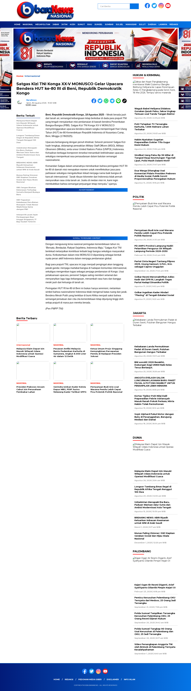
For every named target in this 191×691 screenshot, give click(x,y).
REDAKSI (174, 24)
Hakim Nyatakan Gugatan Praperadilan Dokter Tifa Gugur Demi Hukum (152, 142)
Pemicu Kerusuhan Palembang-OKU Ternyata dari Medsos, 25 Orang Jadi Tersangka (155, 600)
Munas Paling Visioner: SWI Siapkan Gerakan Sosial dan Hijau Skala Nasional (154, 536)
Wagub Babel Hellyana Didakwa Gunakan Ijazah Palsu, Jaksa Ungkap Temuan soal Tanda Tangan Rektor (154, 111)
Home (17, 24)
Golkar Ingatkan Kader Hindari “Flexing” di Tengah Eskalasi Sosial (154, 293)
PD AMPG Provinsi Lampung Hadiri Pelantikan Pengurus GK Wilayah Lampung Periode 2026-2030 (153, 249)
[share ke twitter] (101, 102)
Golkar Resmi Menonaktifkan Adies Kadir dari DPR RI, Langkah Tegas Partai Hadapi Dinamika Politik (154, 280)
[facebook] (148, 7)
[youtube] (168, 7)
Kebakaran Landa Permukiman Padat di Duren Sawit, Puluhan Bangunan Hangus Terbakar (151, 349)
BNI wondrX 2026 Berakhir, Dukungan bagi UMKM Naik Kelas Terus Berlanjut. (153, 365)
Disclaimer (113, 679)
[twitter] (155, 7)
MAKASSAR (131, 24)
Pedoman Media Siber (90, 679)
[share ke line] (119, 102)
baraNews (31, 100)
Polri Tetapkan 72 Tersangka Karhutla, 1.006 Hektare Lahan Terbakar (151, 127)
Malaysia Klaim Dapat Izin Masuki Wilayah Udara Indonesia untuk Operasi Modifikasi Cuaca (152, 474)
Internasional (32, 76)
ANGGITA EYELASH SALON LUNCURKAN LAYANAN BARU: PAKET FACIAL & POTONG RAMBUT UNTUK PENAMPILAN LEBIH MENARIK (155, 381)
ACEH (72, 24)
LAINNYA (163, 24)
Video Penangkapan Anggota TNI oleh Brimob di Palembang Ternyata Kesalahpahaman (154, 647)
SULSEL (119, 24)
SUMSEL (98, 24)
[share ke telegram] (113, 102)
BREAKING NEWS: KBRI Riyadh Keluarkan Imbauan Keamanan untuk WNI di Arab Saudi (151, 520)
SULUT (142, 24)
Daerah (152, 24)
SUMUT (81, 24)
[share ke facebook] (94, 102)
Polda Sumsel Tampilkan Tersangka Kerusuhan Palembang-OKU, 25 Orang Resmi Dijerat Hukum (154, 616)
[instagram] (161, 7)
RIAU (89, 24)
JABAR (56, 24)
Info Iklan (129, 679)
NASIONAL (28, 24)
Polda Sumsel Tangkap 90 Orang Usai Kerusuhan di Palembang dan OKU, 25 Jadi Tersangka (153, 631)
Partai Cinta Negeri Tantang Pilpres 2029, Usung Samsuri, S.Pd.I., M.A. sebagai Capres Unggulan (154, 264)
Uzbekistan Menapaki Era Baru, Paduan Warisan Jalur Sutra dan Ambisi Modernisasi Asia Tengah (152, 505)
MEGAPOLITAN (42, 24)
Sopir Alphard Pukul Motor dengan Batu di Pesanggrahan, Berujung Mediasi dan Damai (154, 417)
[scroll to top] (183, 686)
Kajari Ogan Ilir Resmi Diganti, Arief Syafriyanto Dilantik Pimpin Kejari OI (154, 586)
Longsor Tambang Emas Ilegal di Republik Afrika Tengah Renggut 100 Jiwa (153, 489)
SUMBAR (109, 24)
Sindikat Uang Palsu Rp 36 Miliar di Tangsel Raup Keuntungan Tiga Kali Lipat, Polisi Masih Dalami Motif (154, 158)
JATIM (64, 24)
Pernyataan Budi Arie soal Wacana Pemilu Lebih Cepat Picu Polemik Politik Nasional (154, 233)
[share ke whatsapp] (107, 102)
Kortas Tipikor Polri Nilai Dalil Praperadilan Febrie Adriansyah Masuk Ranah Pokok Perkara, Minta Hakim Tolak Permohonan (154, 400)
